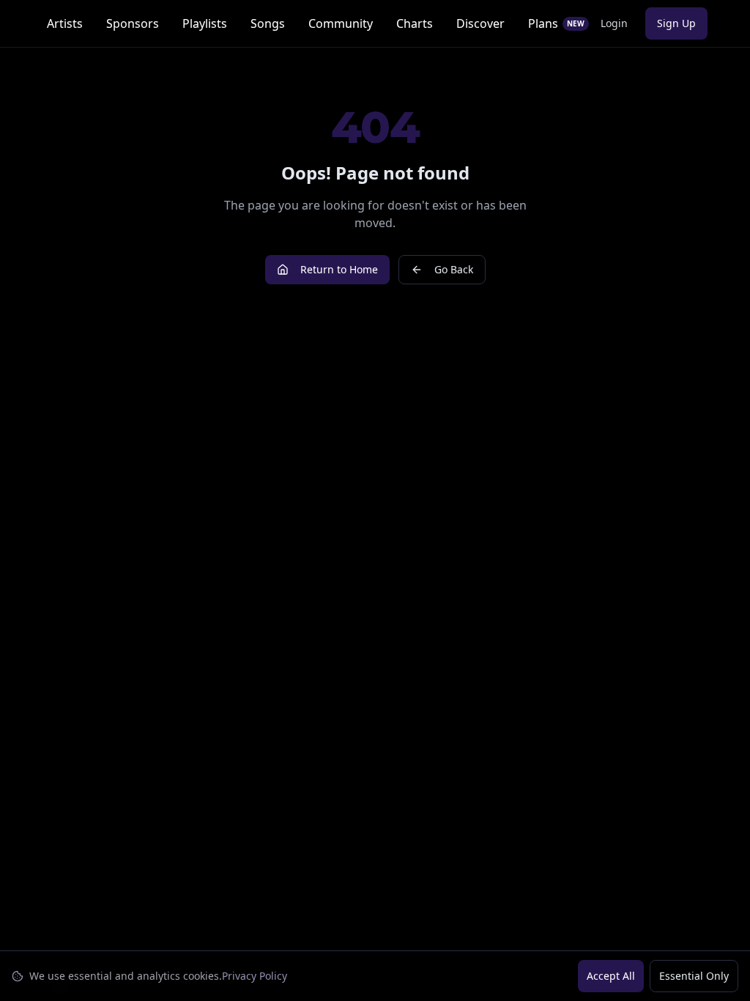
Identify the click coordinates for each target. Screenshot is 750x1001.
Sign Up (676, 23)
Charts (414, 23)
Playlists (204, 23)
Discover (480, 23)
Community (340, 23)
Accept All (611, 976)
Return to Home (339, 269)
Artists (65, 23)
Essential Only (694, 976)
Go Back (453, 269)
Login (614, 23)
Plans (556, 23)
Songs (267, 23)
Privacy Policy (254, 976)
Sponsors (132, 23)
